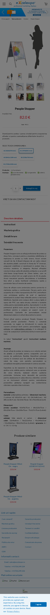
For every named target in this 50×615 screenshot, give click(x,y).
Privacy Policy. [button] (13, 611)
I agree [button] (38, 604)
